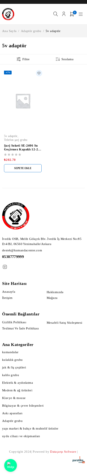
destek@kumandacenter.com (22, 250)
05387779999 (13, 257)
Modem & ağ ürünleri (17, 390)
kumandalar (10, 352)
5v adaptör (11, 136)
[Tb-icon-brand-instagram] (4, 267)
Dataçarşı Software (63, 451)
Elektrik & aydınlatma (17, 382)
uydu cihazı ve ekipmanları (21, 436)
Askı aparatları (12, 413)
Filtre (26, 59)
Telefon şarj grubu (15, 139)
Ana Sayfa (9, 31)
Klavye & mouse (14, 398)
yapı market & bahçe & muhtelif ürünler (30, 428)
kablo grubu (10, 375)
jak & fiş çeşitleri (14, 367)
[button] (23, 168)
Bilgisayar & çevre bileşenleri (23, 405)
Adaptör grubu (31, 31)
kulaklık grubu (12, 359)
